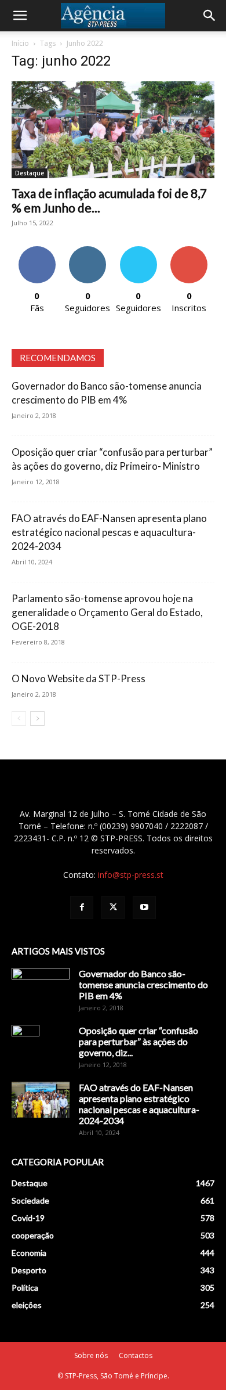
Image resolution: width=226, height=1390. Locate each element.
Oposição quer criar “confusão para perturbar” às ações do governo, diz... (138, 1041)
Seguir (87, 250)
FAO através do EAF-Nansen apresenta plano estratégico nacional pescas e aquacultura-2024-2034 (109, 532)
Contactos (135, 1355)
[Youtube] (144, 907)
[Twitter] (113, 907)
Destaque (29, 173)
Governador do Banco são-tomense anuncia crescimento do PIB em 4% (143, 984)
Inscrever (189, 250)
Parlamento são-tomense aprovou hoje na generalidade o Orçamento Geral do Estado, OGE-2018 (107, 612)
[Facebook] (81, 907)
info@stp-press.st (130, 874)
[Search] (210, 15)
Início (20, 43)
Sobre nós (91, 1355)
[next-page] (37, 718)
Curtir (37, 250)
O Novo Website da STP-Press (78, 678)
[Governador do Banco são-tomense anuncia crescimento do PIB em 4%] (41, 988)
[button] (19, 15)
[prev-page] (19, 718)
